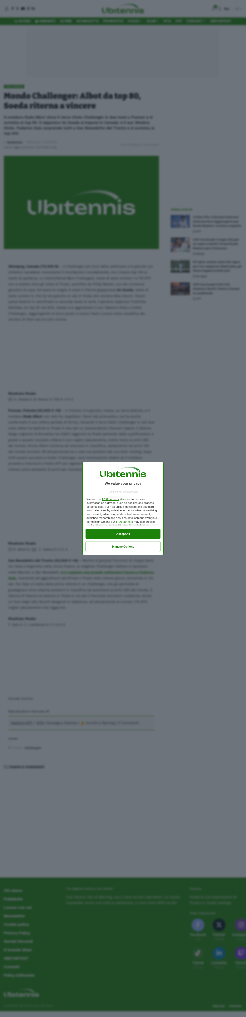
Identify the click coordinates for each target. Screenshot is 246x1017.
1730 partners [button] (110, 499)
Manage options (123, 546)
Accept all (123, 533)
